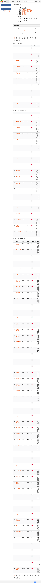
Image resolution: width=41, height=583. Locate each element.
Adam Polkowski (24, 12)
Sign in (39, 1)
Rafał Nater (17, 525)
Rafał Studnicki (18, 427)
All (3, 8)
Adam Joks (24, 14)
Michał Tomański (18, 390)
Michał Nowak (18, 396)
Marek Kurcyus (18, 213)
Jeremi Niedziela (18, 366)
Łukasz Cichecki (18, 378)
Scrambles (4, 16)
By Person (5, 14)
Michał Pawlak (18, 439)
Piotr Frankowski (18, 66)
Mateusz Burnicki (18, 176)
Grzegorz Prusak (18, 207)
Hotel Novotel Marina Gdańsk (26, 9)
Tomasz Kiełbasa (18, 470)
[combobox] (28, 1)
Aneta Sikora (18, 537)
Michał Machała (18, 433)
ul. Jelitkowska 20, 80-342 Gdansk (27, 10)
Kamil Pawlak (18, 194)
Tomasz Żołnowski (25, 31)
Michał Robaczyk (18, 84)
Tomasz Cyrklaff (18, 488)
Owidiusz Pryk (18, 476)
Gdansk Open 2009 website (26, 11)
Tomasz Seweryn (18, 231)
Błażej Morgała (18, 78)
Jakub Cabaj (18, 372)
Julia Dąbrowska (18, 543)
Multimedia (16, 25)
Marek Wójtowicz (18, 219)
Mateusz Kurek (18, 164)
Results (4, 4)
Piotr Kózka (28, 33)
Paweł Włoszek (18, 445)
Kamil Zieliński (18, 170)
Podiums (4, 6)
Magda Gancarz (18, 531)
